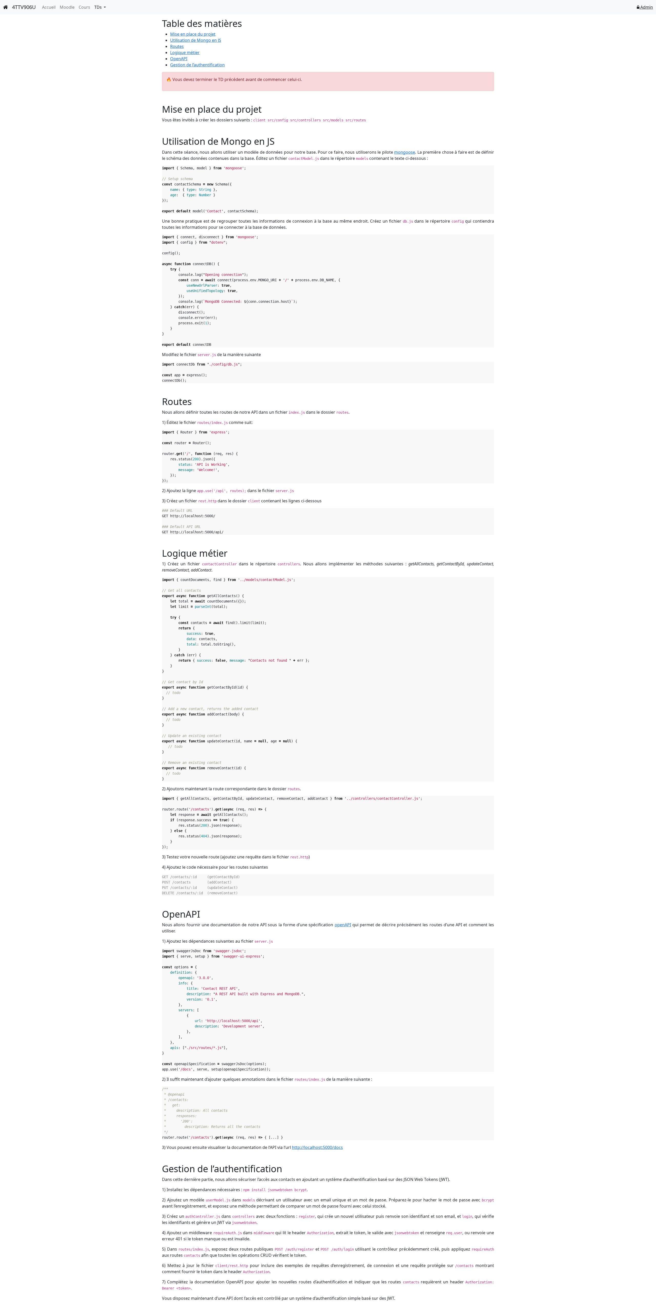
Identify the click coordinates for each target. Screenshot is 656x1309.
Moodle (67, 7)
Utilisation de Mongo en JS (195, 40)
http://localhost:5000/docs (317, 1147)
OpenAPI (178, 58)
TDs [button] (98, 7)
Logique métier (185, 52)
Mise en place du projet (193, 34)
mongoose (404, 152)
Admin (646, 7)
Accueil (49, 7)
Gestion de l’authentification (197, 65)
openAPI (343, 925)
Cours (84, 7)
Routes (177, 46)
